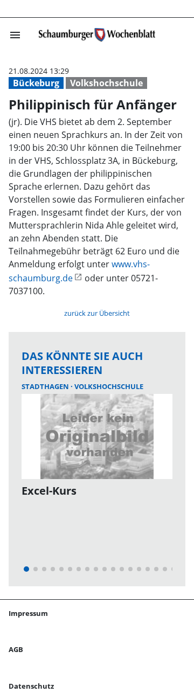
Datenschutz (31, 686)
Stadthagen (46, 386)
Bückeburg (36, 83)
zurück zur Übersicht (97, 313)
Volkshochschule (106, 83)
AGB (16, 649)
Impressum (28, 613)
